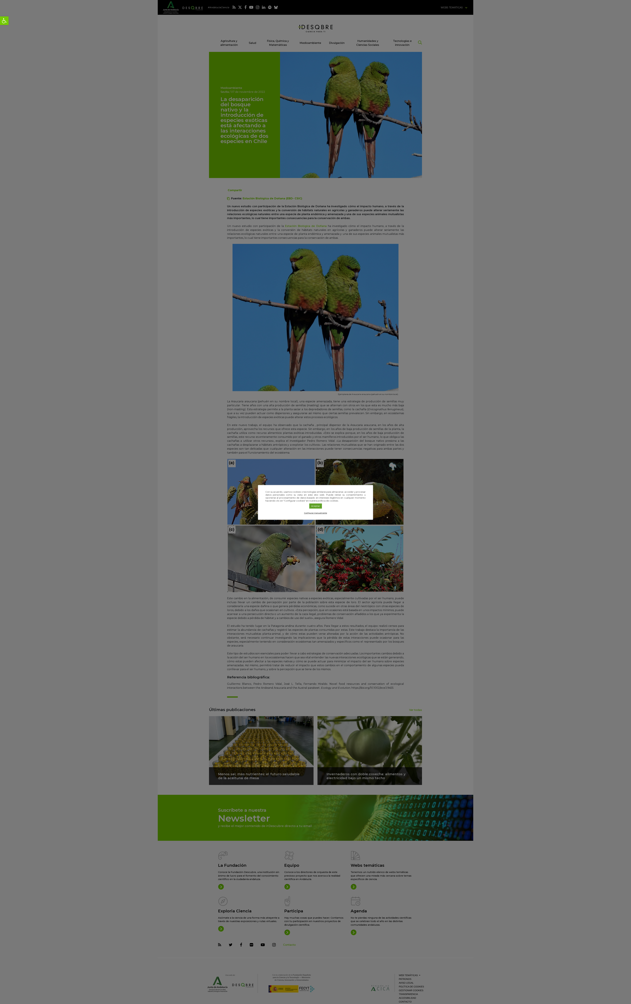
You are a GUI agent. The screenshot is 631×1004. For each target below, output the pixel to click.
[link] (4, 20)
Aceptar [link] (315, 506)
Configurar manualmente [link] (315, 513)
